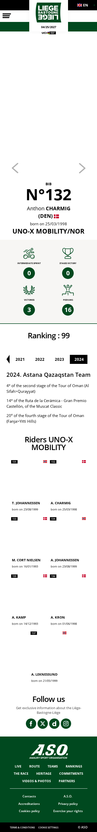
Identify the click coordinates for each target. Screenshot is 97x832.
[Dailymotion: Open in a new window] (54, 723)
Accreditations (29, 804)
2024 (79, 359)
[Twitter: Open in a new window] (43, 723)
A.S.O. (68, 796)
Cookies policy (29, 811)
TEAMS (53, 766)
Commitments (71, 773)
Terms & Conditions (22, 827)
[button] (84, 5)
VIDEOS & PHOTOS (36, 781)
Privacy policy (68, 804)
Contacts (29, 796)
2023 (59, 359)
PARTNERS (67, 781)
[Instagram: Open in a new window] (66, 723)
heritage (43, 773)
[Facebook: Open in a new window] (31, 723)
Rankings (74, 766)
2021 (20, 359)
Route (34, 766)
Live (18, 766)
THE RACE (21, 773)
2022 (39, 359)
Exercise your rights (68, 811)
